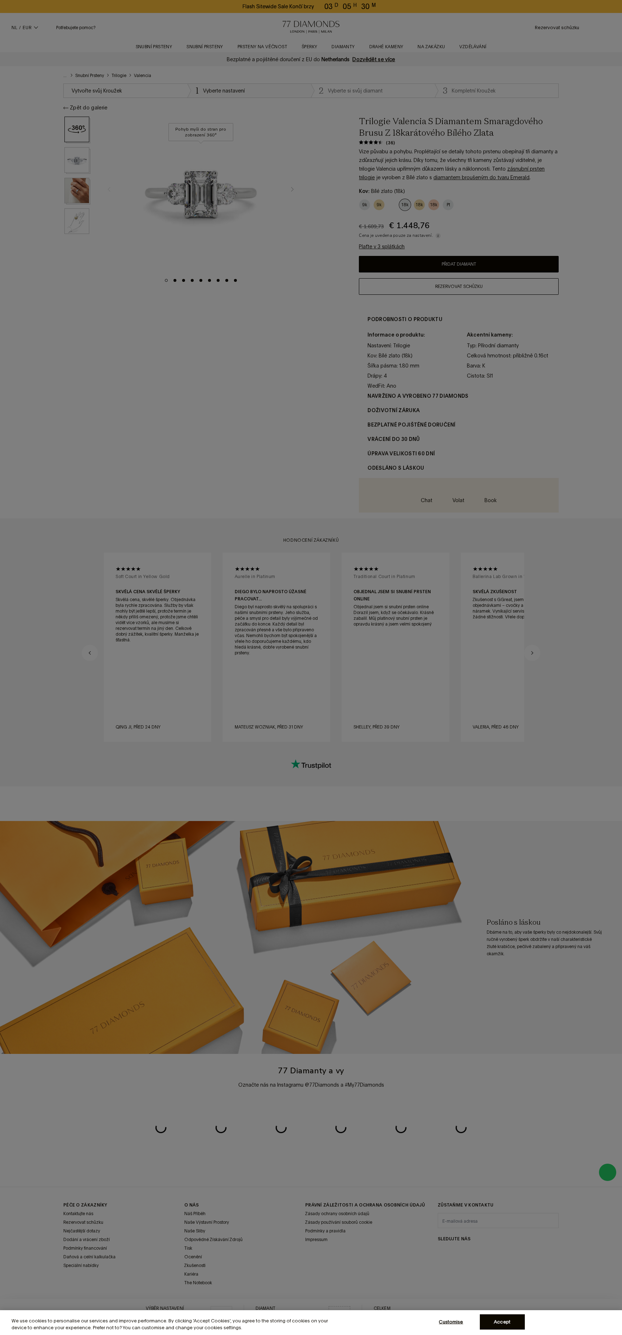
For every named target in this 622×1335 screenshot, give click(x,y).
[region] (311, 1322)
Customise (451, 1322)
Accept (502, 1322)
